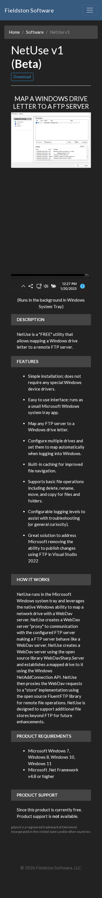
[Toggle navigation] (89, 10)
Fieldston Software (29, 10)
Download (22, 76)
